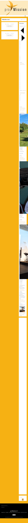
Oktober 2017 (24, 19)
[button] (26, 16)
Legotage (21, 219)
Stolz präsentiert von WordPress (9, 517)
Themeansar (21, 517)
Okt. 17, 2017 (12, 33)
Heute (20, 34)
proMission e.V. (14, 511)
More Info (21, 156)
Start (21, 19)
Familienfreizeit (22, 151)
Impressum (2, 507)
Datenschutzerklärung (4, 505)
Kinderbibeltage (22, 217)
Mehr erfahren (9, 35)
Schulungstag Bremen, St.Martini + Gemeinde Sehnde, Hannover (23, 109)
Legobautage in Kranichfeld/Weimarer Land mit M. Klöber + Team (23, 92)
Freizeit (21, 155)
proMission (8, 33)
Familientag (21, 153)
